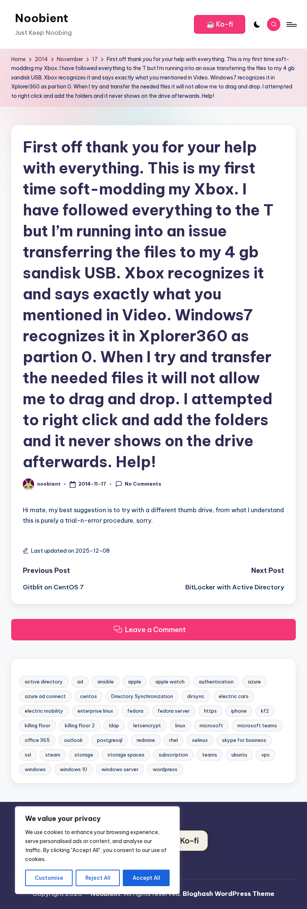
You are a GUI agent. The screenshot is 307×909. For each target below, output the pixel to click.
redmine (146, 740)
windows (35, 769)
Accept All (146, 878)
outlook (73, 740)
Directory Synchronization (142, 696)
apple (134, 682)
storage (84, 755)
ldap (114, 725)
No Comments (143, 484)
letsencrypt (147, 725)
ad (80, 682)
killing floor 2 (80, 725)
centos (88, 696)
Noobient (41, 18)
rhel (173, 740)
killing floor (38, 725)
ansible (105, 682)
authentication (216, 682)
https (210, 711)
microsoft (211, 725)
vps (265, 755)
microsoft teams (257, 725)
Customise (49, 878)
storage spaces (126, 755)
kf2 (265, 711)
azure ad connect (45, 696)
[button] (219, 24)
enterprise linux (95, 711)
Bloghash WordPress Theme (228, 894)
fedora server (174, 711)
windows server (120, 769)
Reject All (97, 878)
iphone (239, 711)
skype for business (244, 740)
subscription (173, 755)
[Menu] (291, 24)
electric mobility (44, 711)
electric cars (234, 696)
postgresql (109, 740)
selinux (200, 740)
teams (209, 755)
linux (180, 725)
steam (52, 755)
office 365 (37, 740)
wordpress (165, 769)
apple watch (170, 682)
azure (254, 682)
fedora (135, 711)
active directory (44, 682)
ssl (28, 755)
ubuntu (239, 755)
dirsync (195, 696)
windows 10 (73, 769)
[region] (97, 850)
